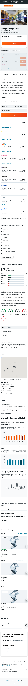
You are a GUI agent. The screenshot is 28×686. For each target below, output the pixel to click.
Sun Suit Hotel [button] (4, 603)
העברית (21, 1)
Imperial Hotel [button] (4, 577)
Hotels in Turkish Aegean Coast (18, 681)
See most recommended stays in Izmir (22, 587)
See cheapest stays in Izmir (21, 560)
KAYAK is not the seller (7, 669)
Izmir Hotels (9, 683)
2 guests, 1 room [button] (6, 40)
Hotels (13, 680)
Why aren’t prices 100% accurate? (9, 674)
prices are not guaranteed (6, 665)
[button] (26, 1)
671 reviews (14, 30)
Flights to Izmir (6, 648)
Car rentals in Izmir (7, 650)
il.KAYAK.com (8, 680)
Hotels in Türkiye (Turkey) (6, 681)
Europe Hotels (18, 680)
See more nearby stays (22, 533)
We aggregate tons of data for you (10, 671)
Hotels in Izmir (6, 651)
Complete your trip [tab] (7, 640)
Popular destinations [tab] (18, 640)
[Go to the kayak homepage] (8, 5)
